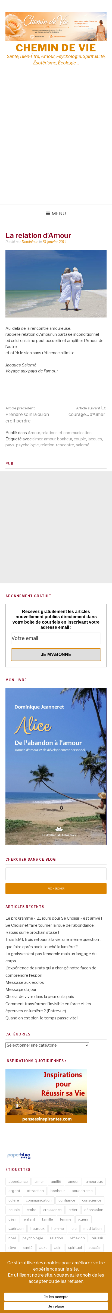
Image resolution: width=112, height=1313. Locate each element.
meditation (92, 1228)
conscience (91, 1200)
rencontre (65, 445)
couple (80, 439)
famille (47, 1219)
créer (73, 1210)
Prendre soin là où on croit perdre (27, 415)
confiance (66, 1200)
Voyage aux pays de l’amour (31, 371)
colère (13, 1200)
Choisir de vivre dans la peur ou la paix (39, 996)
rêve (12, 1247)
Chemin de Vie (56, 48)
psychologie (27, 445)
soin (57, 1247)
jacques (95, 439)
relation (47, 445)
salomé (82, 445)
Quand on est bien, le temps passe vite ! (41, 1018)
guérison (16, 1228)
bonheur (64, 439)
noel (12, 1238)
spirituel (75, 1247)
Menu (59, 213)
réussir (97, 1238)
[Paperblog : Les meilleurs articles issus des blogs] (18, 1158)
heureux (37, 1228)
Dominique (30, 242)
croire (31, 1210)
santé (28, 1247)
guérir (83, 1219)
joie (74, 1228)
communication (39, 1200)
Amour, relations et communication (60, 432)
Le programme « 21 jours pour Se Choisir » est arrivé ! (53, 918)
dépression (93, 1210)
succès (95, 1247)
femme (65, 1219)
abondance (18, 1181)
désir (12, 1219)
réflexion (77, 1238)
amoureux (94, 1181)
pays (9, 445)
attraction (35, 1190)
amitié (56, 1181)
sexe (43, 1247)
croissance (52, 1210)
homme (57, 1228)
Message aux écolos (24, 982)
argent (14, 1190)
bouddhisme (82, 1190)
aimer (37, 439)
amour (49, 439)
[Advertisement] (56, 145)
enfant (29, 1219)
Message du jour (20, 989)
